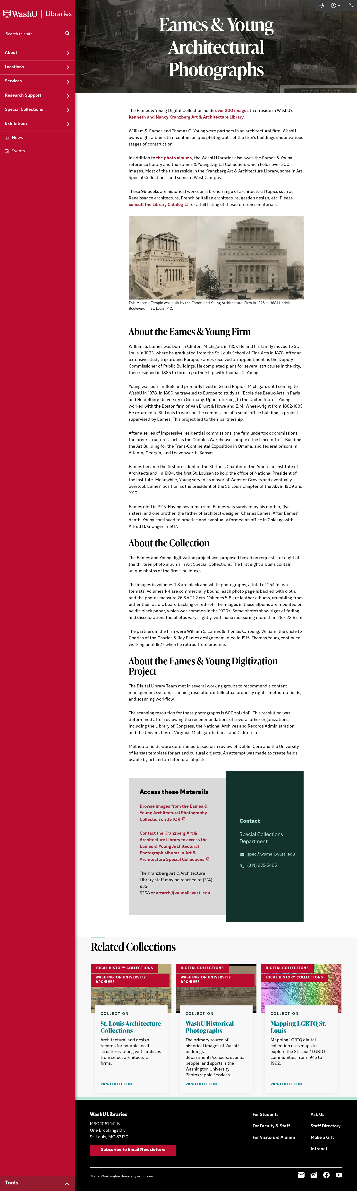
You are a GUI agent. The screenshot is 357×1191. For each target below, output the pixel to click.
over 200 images (232, 111)
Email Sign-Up (301, 1175)
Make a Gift (322, 1138)
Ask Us (317, 1115)
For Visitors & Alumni (274, 1138)
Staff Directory (325, 1126)
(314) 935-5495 (262, 866)
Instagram (313, 1175)
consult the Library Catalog (156, 205)
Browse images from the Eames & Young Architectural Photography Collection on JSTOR (174, 813)
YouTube (339, 1175)
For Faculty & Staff (271, 1126)
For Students (266, 1115)
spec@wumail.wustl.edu (271, 854)
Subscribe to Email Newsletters (133, 1150)
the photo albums (174, 158)
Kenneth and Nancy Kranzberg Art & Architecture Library (186, 117)
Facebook (326, 1175)
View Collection (129, 1084)
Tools (11, 1183)
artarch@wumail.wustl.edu (183, 893)
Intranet (319, 1149)
